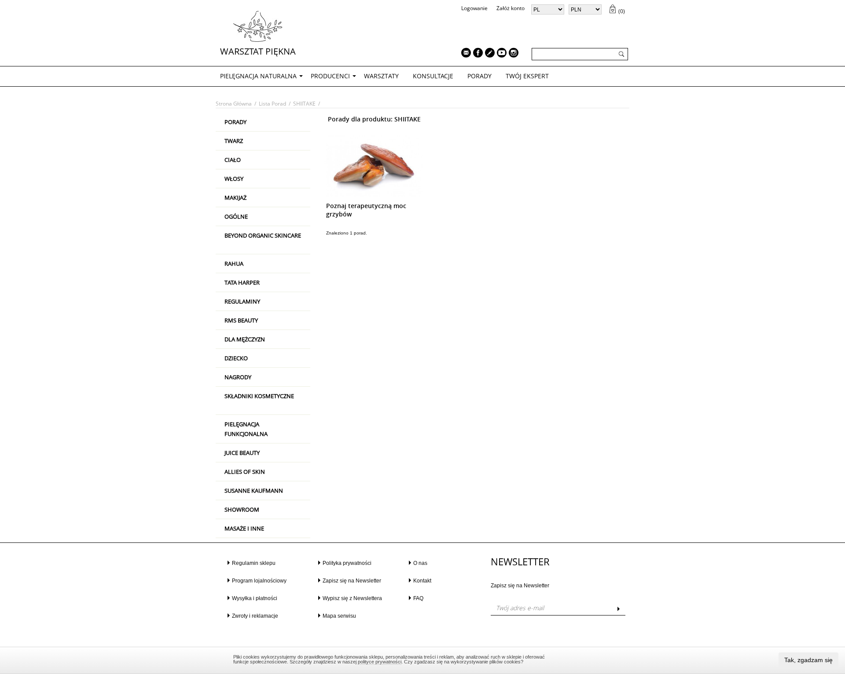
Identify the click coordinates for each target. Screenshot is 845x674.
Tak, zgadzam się (808, 659)
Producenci (330, 76)
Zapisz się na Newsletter (352, 581)
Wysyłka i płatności (254, 598)
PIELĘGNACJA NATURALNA (258, 76)
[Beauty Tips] (487, 54)
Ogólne (236, 216)
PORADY (479, 76)
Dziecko (236, 358)
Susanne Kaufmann (253, 491)
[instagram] (511, 54)
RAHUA (233, 263)
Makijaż (235, 197)
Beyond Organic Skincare (262, 235)
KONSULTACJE (433, 76)
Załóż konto (510, 8)
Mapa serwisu (339, 616)
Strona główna (234, 103)
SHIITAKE (304, 103)
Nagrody (237, 377)
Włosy (233, 179)
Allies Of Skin (244, 472)
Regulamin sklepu (254, 563)
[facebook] (476, 54)
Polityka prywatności (347, 563)
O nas (420, 563)
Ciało (232, 160)
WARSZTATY (381, 76)
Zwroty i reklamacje (255, 616)
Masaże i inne (244, 528)
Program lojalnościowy (259, 581)
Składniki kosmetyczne (259, 396)
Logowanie (474, 8)
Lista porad (272, 103)
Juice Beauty (242, 453)
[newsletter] (464, 54)
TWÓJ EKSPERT (527, 76)
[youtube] (499, 54)
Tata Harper (242, 282)
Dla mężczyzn (244, 339)
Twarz (233, 141)
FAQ (418, 598)
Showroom (241, 509)
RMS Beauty (241, 320)
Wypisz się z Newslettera (352, 598)
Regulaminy (242, 301)
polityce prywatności (379, 661)
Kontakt (422, 581)
